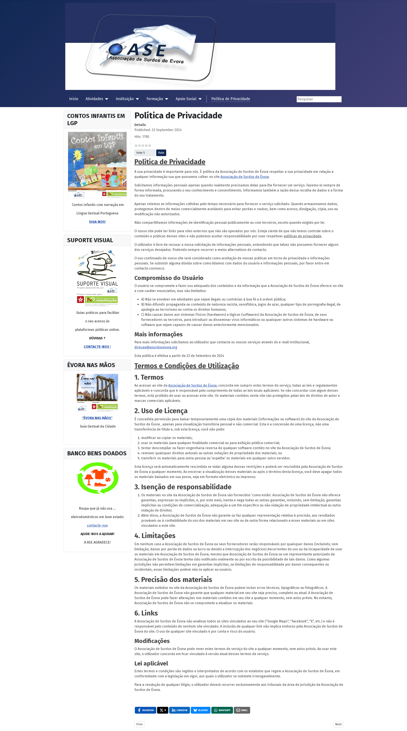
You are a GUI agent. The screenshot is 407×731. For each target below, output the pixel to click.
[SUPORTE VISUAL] (97, 165)
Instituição (125, 99)
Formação (154, 99)
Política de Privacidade (230, 99)
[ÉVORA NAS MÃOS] (97, 393)
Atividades (94, 99)
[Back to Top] (402, 726)
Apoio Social (186, 99)
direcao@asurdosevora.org (155, 347)
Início (73, 99)
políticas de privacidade (302, 236)
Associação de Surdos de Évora (244, 177)
